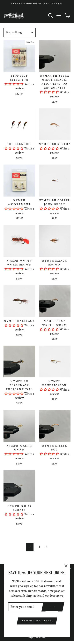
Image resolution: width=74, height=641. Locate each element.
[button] (14, 84)
